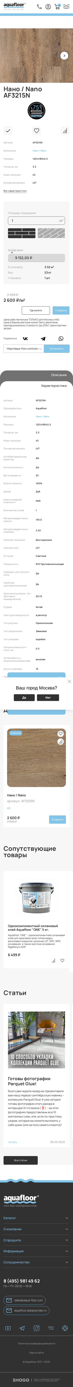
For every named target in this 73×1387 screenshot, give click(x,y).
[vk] (50, 1328)
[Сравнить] (65, 130)
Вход (48, 6)
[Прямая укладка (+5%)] (21, 233)
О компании (12, 1229)
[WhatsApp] (61, 338)
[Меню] (66, 6)
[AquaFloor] (15, 7)
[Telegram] (43, 338)
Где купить (36, 310)
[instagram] (36, 1328)
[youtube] (8, 1328)
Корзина (59, 5)
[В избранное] (36, 130)
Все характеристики (15, 191)
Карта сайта (36, 1352)
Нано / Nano (39, 150)
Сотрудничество (17, 1262)
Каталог (10, 1218)
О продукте (12, 1240)
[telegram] (22, 1328)
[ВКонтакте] (25, 338)
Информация (14, 1251)
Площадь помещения (22, 213)
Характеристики (54, 385)
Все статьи (20, 1160)
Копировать (56, 348)
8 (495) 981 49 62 (22, 1281)
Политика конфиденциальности (36, 1343)
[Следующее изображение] (64, 55)
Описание (59, 375)
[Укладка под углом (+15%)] (51, 233)
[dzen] (65, 1328)
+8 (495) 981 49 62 (39, 6)
